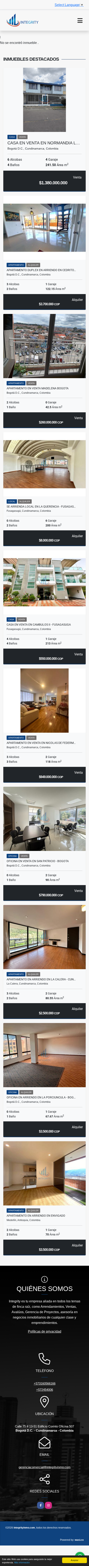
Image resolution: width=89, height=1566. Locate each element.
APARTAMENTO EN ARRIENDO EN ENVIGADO (36, 1215)
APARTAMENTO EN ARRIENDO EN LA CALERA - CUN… (41, 979)
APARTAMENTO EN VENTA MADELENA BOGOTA (38, 388)
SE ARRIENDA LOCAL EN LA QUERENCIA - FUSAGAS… (41, 506)
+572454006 (44, 1389)
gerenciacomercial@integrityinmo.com (45, 1467)
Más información (22, 1562)
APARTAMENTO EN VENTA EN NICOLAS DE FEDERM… (41, 742)
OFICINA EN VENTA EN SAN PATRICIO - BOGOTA (38, 861)
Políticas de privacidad (44, 1331)
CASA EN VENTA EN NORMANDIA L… (43, 143)
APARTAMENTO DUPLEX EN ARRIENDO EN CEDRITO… (41, 270)
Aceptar (74, 1560)
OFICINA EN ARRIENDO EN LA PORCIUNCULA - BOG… (41, 1097)
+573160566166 (44, 1383)
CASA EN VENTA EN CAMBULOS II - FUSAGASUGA (39, 624)
